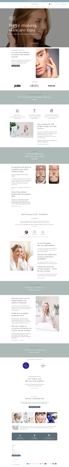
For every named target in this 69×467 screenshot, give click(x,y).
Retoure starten (14, 453)
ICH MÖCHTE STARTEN (16, 206)
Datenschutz (13, 450)
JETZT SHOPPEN (34, 43)
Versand (13, 446)
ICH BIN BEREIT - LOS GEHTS (18, 340)
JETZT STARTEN (15, 65)
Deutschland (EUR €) (15, 459)
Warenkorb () (64, 4)
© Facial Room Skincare (17, 463)
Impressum (13, 449)
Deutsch (13, 461)
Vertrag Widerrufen (16, 455)
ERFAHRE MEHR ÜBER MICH (43, 144)
